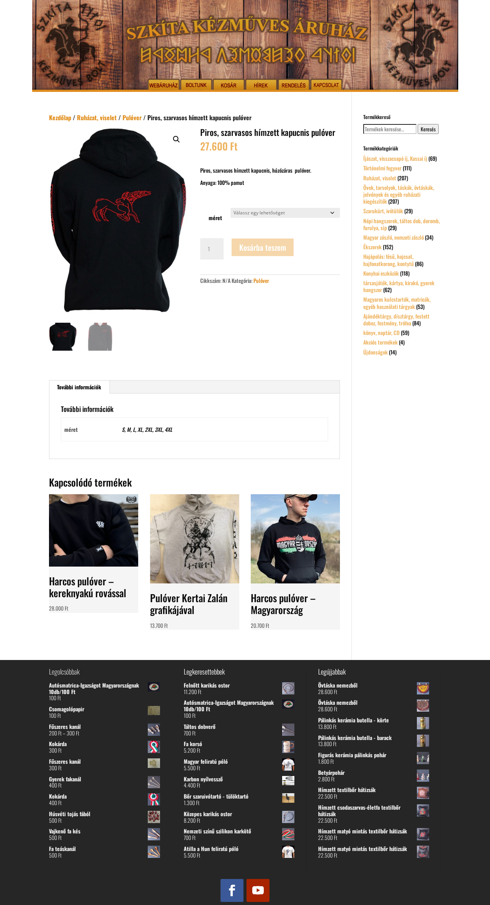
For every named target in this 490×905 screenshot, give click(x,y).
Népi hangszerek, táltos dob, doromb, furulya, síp (401, 224)
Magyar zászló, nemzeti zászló (393, 237)
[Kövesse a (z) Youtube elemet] (258, 890)
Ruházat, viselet (97, 117)
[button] (176, 139)
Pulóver (132, 117)
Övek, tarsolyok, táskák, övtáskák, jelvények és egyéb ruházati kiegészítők (398, 194)
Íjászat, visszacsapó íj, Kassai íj (395, 158)
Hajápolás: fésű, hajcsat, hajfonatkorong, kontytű (388, 259)
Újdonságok (375, 352)
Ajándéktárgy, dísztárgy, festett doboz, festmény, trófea (396, 319)
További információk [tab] (79, 387)
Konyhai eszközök (381, 273)
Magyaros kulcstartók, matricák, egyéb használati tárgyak (397, 302)
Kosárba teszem (262, 247)
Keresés (428, 129)
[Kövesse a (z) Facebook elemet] (231, 890)
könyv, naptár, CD (381, 332)
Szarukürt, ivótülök (383, 211)
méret (215, 218)
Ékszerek (372, 247)
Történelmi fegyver (382, 168)
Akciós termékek (380, 342)
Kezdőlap (60, 117)
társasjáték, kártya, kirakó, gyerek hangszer (398, 286)
